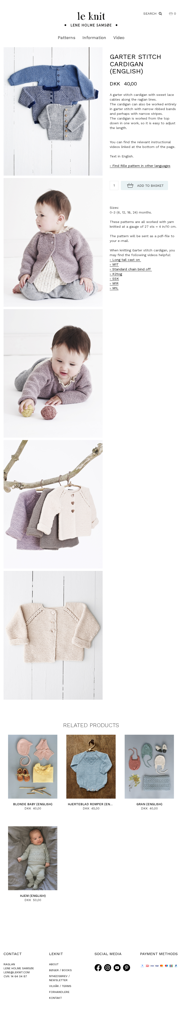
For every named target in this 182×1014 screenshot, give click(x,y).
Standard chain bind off (132, 269)
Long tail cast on (126, 260)
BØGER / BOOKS (60, 970)
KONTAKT (55, 998)
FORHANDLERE (59, 992)
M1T (115, 264)
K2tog (117, 274)
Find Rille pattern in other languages (141, 166)
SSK (115, 278)
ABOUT (54, 964)
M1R (115, 283)
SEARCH (151, 13)
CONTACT (13, 954)
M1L (115, 288)
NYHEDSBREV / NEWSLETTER (59, 978)
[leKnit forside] (91, 19)
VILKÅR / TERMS (60, 986)
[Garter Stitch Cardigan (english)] (53, 111)
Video (118, 37)
